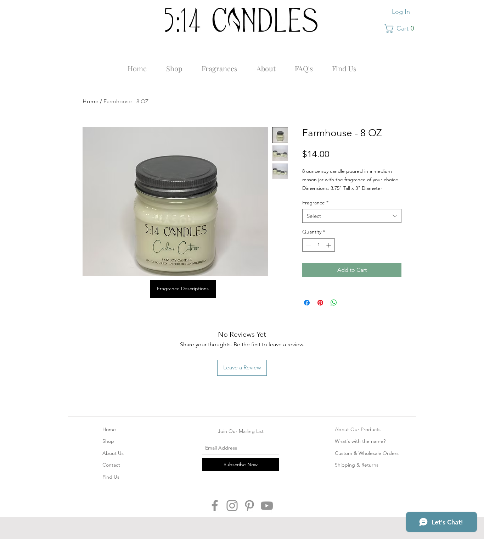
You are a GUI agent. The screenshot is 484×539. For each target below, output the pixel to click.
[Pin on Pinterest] (320, 302)
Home (91, 101)
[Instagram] (232, 505)
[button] (401, 28)
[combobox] (351, 216)
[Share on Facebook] (307, 302)
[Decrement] (307, 245)
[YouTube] (266, 505)
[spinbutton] (318, 245)
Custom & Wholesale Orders (367, 453)
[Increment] (329, 245)
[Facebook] (214, 505)
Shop (108, 441)
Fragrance (315, 202)
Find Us (110, 477)
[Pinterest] (249, 505)
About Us (113, 453)
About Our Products (358, 429)
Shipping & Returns (356, 465)
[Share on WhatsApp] (334, 302)
